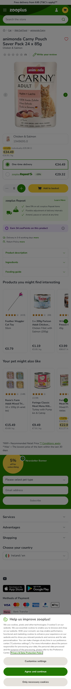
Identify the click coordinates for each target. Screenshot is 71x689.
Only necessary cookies (35, 682)
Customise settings (35, 661)
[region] (35, 651)
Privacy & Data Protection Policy (27, 652)
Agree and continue (36, 671)
